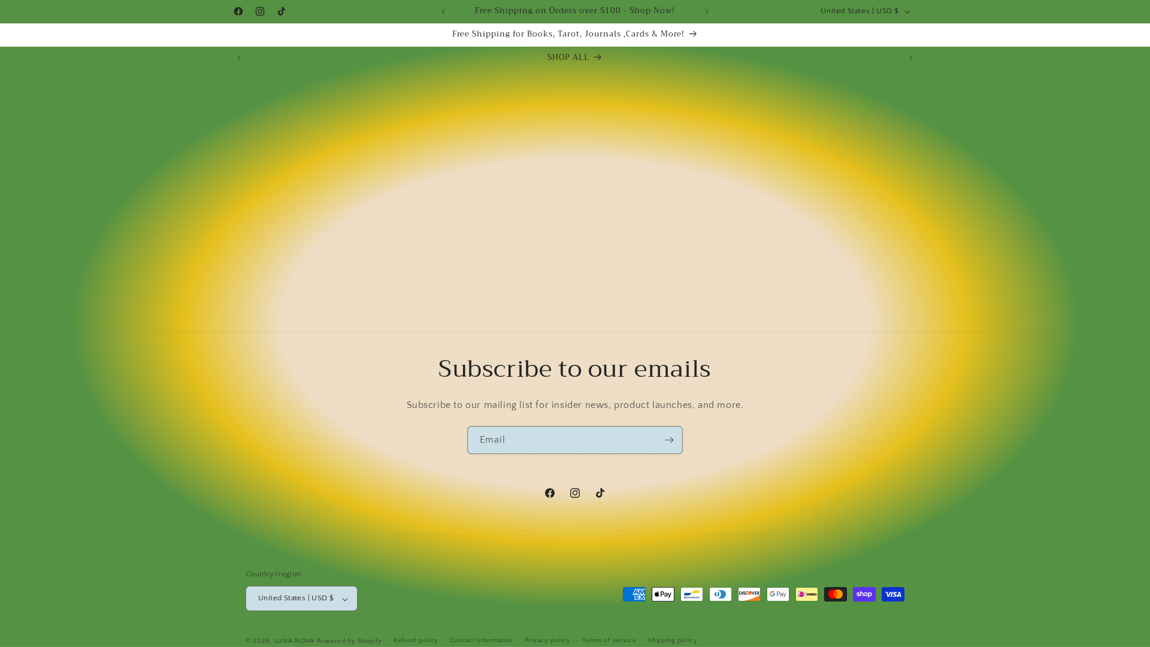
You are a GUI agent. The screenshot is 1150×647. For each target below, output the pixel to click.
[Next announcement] (707, 11)
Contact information (481, 640)
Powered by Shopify (349, 641)
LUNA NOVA (294, 641)
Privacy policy (548, 640)
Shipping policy (673, 640)
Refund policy (416, 640)
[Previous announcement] (443, 11)
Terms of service (609, 640)
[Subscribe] (669, 440)
